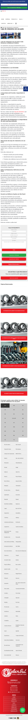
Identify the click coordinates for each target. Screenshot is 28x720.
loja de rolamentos (19, 111)
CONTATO (3, 23)
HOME (2, 19)
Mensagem (14, 240)
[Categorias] (16, 23)
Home (3, 27)
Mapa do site (14, 711)
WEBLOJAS (10, 23)
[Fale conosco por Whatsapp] (22, 710)
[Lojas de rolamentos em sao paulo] (4, 36)
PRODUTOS (14, 19)
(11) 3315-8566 (14, 689)
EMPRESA (8, 19)
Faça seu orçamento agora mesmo (14, 4)
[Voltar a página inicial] (14, 13)
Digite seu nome (14, 229)
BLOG (20, 19)
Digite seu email (14, 233)
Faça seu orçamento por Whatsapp (14, 7)
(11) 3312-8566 (14, 687)
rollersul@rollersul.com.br (14, 692)
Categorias (8, 27)
